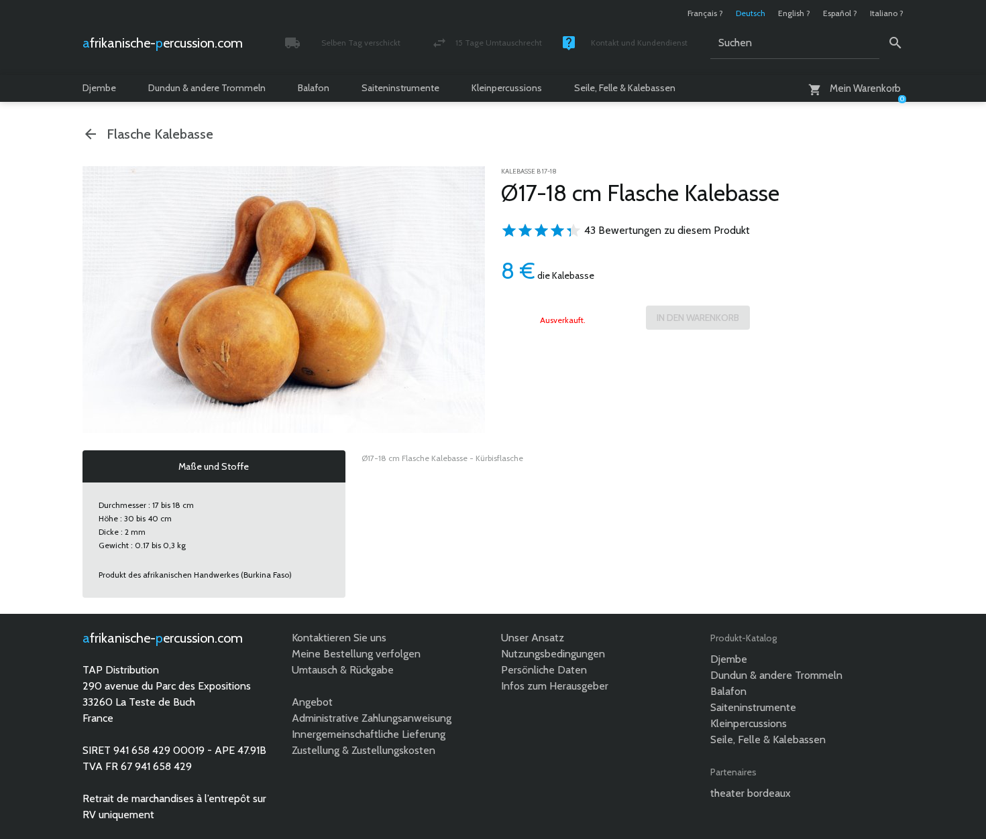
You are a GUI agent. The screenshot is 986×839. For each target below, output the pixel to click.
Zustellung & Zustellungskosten (363, 750)
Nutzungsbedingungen (553, 653)
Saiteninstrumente (400, 88)
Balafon (313, 88)
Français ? (705, 13)
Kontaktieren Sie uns (339, 637)
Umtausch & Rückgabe (343, 669)
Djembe (99, 88)
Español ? (840, 13)
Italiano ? (886, 13)
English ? (794, 13)
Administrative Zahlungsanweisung (371, 718)
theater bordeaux (750, 793)
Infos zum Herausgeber (554, 686)
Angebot (312, 702)
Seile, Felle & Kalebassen (624, 88)
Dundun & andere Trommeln (207, 88)
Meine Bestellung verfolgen (356, 653)
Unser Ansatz (532, 637)
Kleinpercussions (507, 88)
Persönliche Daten (544, 669)
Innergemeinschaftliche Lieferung (368, 734)
